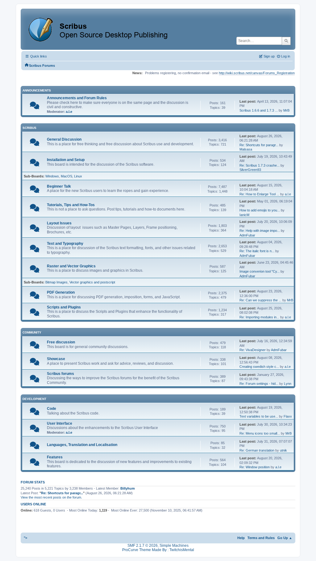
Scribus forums (60, 374)
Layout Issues (59, 223)
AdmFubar (247, 235)
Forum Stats (33, 482)
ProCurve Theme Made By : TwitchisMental (158, 550)
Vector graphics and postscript (92, 282)
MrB (286, 110)
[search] (286, 41)
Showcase (56, 359)
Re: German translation (256, 450)
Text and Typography (65, 243)
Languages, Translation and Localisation (82, 445)
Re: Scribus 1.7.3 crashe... (259, 165)
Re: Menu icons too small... (259, 433)
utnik (283, 450)
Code (51, 408)
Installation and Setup (66, 160)
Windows (52, 176)
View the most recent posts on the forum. (51, 497)
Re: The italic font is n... (256, 251)
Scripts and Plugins (64, 307)
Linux (78, 176)
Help (241, 538)
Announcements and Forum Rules (77, 98)
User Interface (59, 423)
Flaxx (288, 416)
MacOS (66, 176)
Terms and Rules (261, 538)
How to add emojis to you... (259, 210)
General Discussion (64, 139)
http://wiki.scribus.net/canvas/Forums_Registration (257, 73)
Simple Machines (174, 545)
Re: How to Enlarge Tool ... (259, 194)
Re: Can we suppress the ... (260, 300)
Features (55, 457)
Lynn (287, 383)
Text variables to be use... (258, 416)
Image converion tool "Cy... (259, 271)
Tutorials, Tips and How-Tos (71, 205)
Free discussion (61, 342)
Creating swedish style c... (259, 366)
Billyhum (127, 488)
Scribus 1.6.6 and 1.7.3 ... (258, 110)
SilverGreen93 (250, 170)
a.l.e (69, 111)
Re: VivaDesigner (252, 350)
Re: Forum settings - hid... (258, 383)
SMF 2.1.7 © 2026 (142, 545)
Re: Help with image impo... (259, 230)
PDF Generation (61, 292)
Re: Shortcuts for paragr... (258, 145)
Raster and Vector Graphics (71, 266)
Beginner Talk (59, 186)
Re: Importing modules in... (259, 317)
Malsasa (245, 149)
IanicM (244, 215)
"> (25, 538)
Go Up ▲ (284, 538)
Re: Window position (254, 467)
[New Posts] (34, 107)
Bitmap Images (56, 282)
